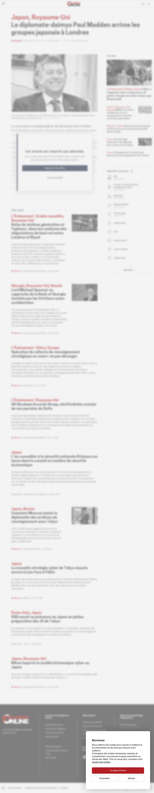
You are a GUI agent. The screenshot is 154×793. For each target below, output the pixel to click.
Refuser (131, 778)
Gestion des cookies (101, 762)
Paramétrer (104, 778)
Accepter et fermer (118, 770)
